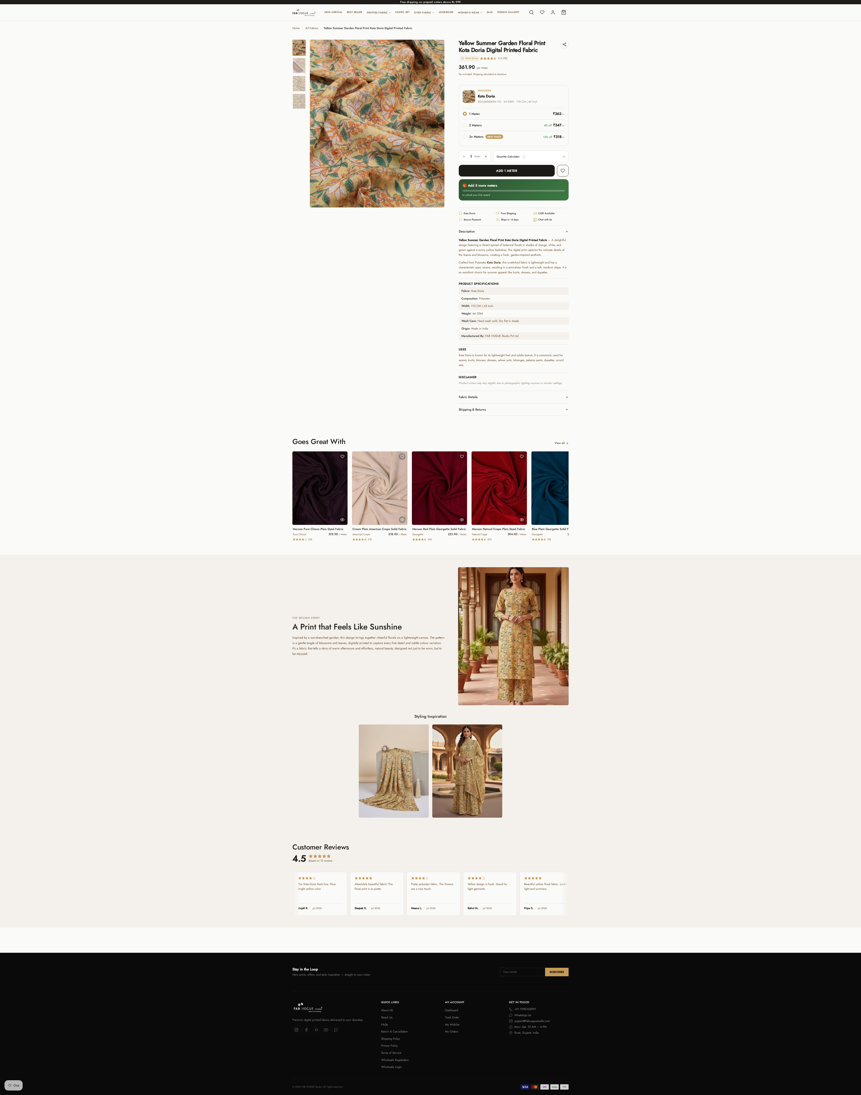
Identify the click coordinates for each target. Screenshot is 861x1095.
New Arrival (333, 12)
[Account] (553, 12)
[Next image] (437, 123)
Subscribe (557, 972)
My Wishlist (452, 1024)
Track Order (452, 1017)
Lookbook (446, 12)
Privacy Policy (389, 1045)
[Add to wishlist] (563, 171)
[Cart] (564, 12)
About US (387, 1010)
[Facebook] (306, 1030)
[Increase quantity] (485, 156)
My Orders (451, 1031)
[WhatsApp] (336, 1030)
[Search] (531, 12)
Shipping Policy (390, 1039)
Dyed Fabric (422, 12)
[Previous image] (317, 123)
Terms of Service (391, 1053)
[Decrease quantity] (463, 156)
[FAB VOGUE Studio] (303, 12)
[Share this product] (564, 44)
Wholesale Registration (395, 1060)
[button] (523, 156)
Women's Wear (468, 12)
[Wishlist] (542, 12)
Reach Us (386, 1017)
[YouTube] (326, 1030)
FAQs (384, 1024)
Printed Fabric (377, 12)
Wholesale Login (391, 1067)
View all (559, 443)
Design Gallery (508, 12)
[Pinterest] (316, 1030)
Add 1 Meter (506, 170)
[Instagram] (296, 1030)
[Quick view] (342, 519)
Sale (490, 12)
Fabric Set (402, 12)
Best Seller (354, 12)
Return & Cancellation (394, 1031)
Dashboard (451, 1010)
